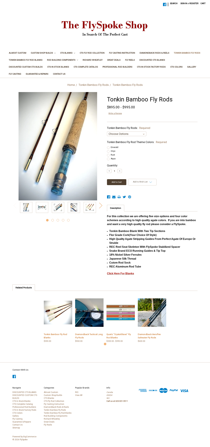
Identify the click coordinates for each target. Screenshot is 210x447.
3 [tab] (58, 220)
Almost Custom (17, 53)
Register (194, 3)
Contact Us (59, 74)
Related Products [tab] (24, 287)
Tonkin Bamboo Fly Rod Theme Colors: (137, 142)
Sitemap (16, 428)
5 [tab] (68, 220)
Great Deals (114, 60)
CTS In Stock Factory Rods (151, 67)
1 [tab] (47, 220)
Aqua (113, 158)
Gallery (191, 67)
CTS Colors (176, 67)
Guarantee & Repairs (37, 74)
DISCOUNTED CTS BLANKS (152, 60)
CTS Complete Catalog (86, 67)
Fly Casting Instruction (122, 53)
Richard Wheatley (93, 60)
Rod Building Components (61, 60)
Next (100, 205)
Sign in (183, 3)
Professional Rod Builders (117, 67)
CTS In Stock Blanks (58, 67)
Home (71, 84)
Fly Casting (15, 74)
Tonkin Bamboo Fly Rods (187, 53)
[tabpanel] (26, 208)
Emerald (114, 147)
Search (174, 3)
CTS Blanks (66, 53)
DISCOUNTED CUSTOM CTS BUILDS (26, 67)
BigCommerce (29, 436)
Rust (113, 155)
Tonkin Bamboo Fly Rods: (128, 128)
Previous (15, 205)
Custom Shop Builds (42, 53)
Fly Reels (130, 60)
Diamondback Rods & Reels (154, 53)
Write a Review (115, 113)
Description (115, 208)
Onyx (113, 151)
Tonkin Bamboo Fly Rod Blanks (25, 60)
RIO (76, 392)
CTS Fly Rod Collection (92, 53)
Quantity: (112, 165)
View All (78, 395)
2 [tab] (52, 220)
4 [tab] (63, 220)
